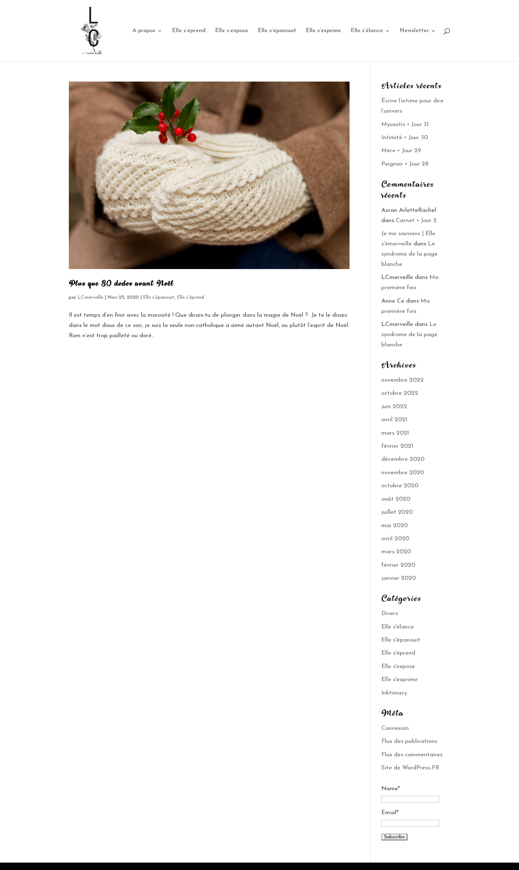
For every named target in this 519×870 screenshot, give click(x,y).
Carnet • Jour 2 (416, 221)
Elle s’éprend (188, 31)
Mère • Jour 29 (401, 151)
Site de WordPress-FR (410, 768)
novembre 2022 (402, 380)
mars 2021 (395, 433)
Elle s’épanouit (277, 31)
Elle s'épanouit (158, 297)
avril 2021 (394, 420)
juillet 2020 (397, 512)
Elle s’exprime (323, 31)
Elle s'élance (397, 627)
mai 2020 (394, 526)
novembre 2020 (402, 473)
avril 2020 (395, 539)
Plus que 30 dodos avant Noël (121, 284)
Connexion (395, 728)
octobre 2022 (399, 393)
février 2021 (397, 446)
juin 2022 (394, 407)
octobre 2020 (399, 486)
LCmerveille (90, 297)
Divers (389, 613)
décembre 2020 (402, 459)
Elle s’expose (231, 31)
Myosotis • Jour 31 (405, 124)
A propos (143, 31)
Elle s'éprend (190, 297)
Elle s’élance (367, 31)
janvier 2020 (398, 578)
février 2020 (398, 565)
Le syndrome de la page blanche (409, 254)
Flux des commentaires (411, 755)
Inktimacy (394, 693)
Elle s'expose (398, 666)
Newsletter (414, 31)
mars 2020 (396, 552)
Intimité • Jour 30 (404, 138)
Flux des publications (409, 741)
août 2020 (395, 499)
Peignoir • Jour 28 (405, 164)
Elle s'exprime (399, 680)
